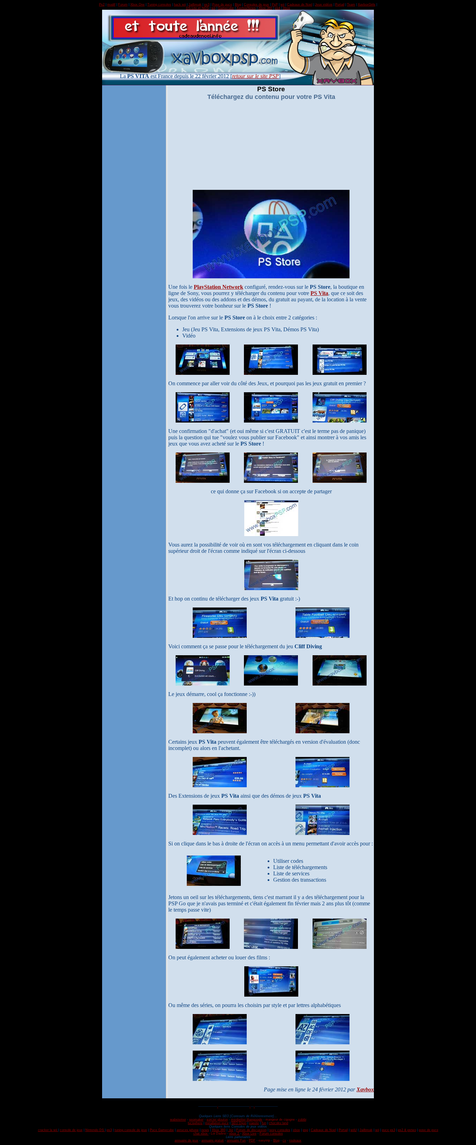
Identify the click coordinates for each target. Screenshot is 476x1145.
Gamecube (226, 8)
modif (111, 4)
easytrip (264, 1140)
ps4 (277, 8)
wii (282, 4)
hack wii (180, 4)
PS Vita (319, 293)
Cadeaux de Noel (299, 4)
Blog (238, 4)
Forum (123, 4)
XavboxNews (246, 8)
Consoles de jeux (256, 4)
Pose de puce (222, 4)
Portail (339, 4)
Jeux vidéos (323, 4)
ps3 (206, 4)
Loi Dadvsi (218, 1133)
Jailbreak (195, 4)
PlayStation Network (218, 287)
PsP (275, 4)
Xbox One (137, 4)
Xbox (286, 8)
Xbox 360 (265, 8)
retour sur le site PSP (255, 76)
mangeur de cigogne (280, 1119)
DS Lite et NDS (197, 8)
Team (351, 4)
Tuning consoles (159, 4)
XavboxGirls (366, 4)
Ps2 (102, 4)
